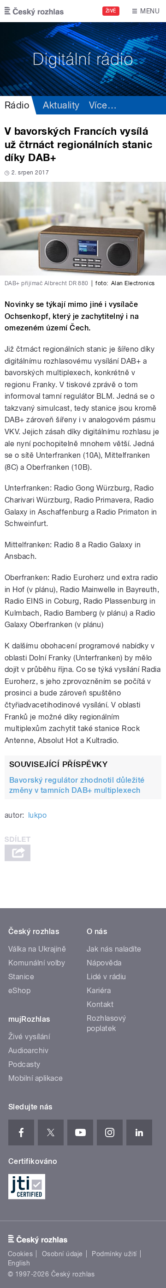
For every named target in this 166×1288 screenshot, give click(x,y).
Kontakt (100, 1004)
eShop (19, 990)
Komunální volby (36, 963)
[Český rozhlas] (34, 11)
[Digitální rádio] (83, 59)
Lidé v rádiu (106, 976)
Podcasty (24, 1064)
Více (103, 105)
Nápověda (104, 963)
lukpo (37, 815)
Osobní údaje (62, 1254)
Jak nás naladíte (114, 949)
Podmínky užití (114, 1254)
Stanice (21, 976)
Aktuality (61, 105)
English (19, 1263)
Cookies (20, 1254)
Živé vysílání (29, 1036)
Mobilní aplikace (35, 1078)
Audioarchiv (28, 1050)
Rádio (17, 105)
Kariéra (99, 990)
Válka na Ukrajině (37, 949)
